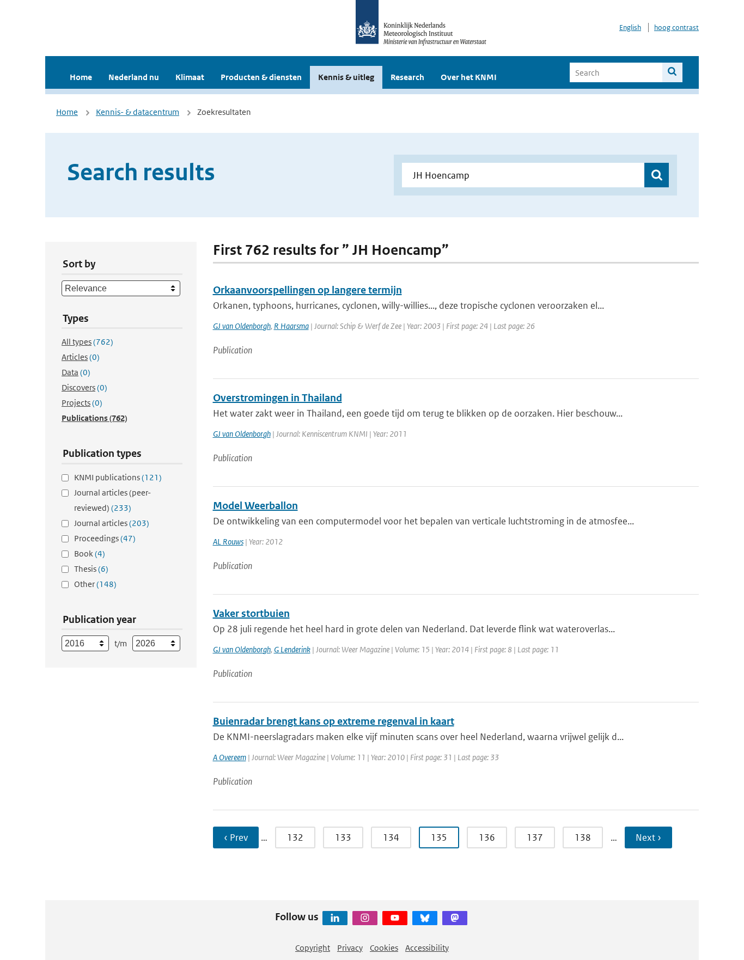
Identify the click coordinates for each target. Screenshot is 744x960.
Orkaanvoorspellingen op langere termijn (307, 290)
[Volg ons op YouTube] (395, 918)
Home (81, 77)
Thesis (91, 569)
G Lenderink (292, 649)
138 (583, 837)
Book (89, 553)
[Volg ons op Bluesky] (425, 918)
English (630, 27)
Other (95, 584)
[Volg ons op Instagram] (365, 918)
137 (535, 837)
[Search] (672, 72)
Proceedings (105, 538)
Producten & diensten (261, 77)
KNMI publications (118, 477)
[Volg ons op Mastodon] (454, 918)
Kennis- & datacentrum (137, 112)
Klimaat (189, 77)
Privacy (350, 948)
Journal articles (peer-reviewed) (112, 500)
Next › (648, 837)
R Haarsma (291, 326)
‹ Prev (236, 837)
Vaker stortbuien (251, 613)
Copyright (312, 948)
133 (343, 837)
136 (487, 837)
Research (407, 77)
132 (295, 837)
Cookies (384, 948)
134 (391, 837)
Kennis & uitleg (346, 77)
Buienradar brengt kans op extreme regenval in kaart (333, 721)
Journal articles (111, 523)
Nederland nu (133, 77)
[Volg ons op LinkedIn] (335, 918)
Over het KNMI (469, 77)
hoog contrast (676, 27)
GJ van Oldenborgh (242, 326)
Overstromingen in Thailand (277, 398)
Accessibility (427, 948)
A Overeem (229, 757)
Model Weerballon (255, 505)
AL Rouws (228, 541)
